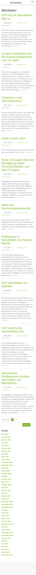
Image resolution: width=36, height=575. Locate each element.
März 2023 (5, 457)
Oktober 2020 (6, 473)
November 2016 (7, 504)
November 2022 (7, 465)
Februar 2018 (6, 490)
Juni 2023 (5, 454)
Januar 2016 (6, 518)
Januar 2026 (6, 437)
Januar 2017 (6, 499)
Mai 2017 (5, 493)
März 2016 (5, 516)
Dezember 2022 (7, 462)
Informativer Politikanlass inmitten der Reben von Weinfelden (16, 378)
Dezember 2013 (7, 555)
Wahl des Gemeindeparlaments (16, 206)
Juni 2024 (5, 443)
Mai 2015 (5, 527)
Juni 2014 (5, 544)
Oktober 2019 (6, 479)
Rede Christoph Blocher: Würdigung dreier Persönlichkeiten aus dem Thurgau (18, 164)
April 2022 (5, 468)
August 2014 (6, 538)
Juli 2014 (4, 541)
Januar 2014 (6, 552)
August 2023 (6, 451)
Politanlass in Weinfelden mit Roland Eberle (17, 240)
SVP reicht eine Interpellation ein (13, 329)
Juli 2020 (4, 476)
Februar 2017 (6, 496)
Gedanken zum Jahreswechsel (12, 99)
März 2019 (5, 482)
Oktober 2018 (6, 485)
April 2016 (5, 513)
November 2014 (7, 532)
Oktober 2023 (6, 448)
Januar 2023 (6, 459)
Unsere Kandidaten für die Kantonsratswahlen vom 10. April (17, 57)
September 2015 (7, 524)
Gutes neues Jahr (13, 138)
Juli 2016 (4, 510)
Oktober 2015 (6, 521)
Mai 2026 (5, 434)
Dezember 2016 (7, 502)
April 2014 (5, 549)
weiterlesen (16, 46)
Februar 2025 (6, 440)
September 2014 (7, 535)
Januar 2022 (6, 471)
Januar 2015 (6, 530)
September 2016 (7, 507)
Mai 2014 (5, 546)
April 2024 (5, 445)
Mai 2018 (5, 488)
